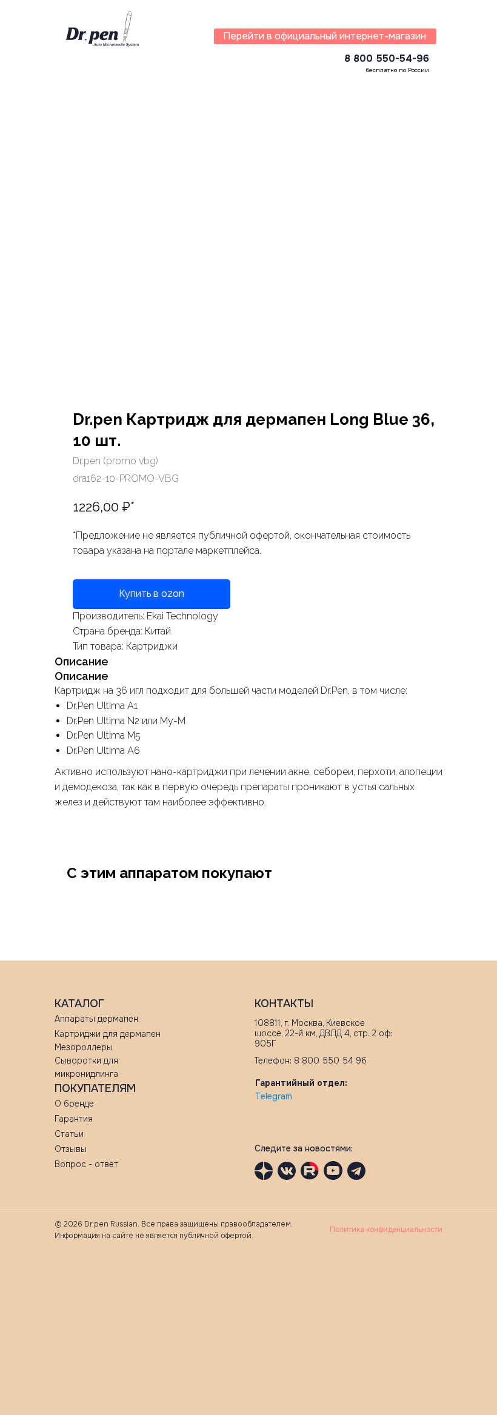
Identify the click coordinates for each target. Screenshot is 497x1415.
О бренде (74, 1103)
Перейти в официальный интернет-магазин (324, 36)
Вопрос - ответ (86, 1164)
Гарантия (74, 1118)
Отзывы (71, 1149)
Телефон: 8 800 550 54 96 (311, 1060)
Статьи (69, 1133)
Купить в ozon (151, 593)
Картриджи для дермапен (108, 1033)
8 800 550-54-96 (386, 58)
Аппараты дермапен (96, 1018)
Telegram (273, 1096)
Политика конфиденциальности (386, 1229)
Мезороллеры (84, 1047)
